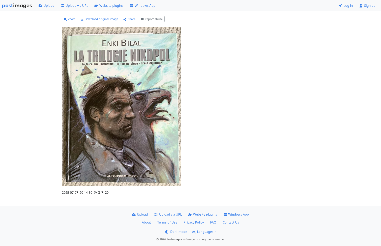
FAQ (213, 222)
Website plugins (111, 5)
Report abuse (154, 19)
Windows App (145, 5)
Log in (348, 5)
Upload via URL (76, 5)
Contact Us (231, 222)
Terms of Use (167, 222)
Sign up (369, 5)
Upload (48, 5)
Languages (205, 231)
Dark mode (178, 231)
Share (132, 19)
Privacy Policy (194, 222)
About (146, 222)
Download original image (101, 19)
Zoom (71, 19)
